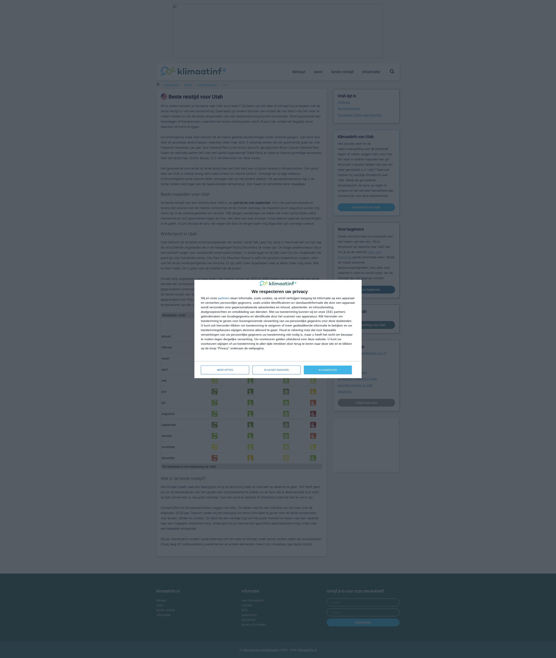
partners (223, 298)
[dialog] (278, 329)
